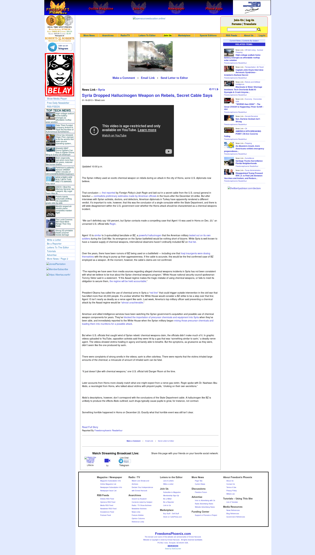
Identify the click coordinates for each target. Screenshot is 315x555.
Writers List (230, 494)
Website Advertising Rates (205, 507)
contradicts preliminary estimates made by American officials (125, 196)
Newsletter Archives (139, 508)
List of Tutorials (232, 502)
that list (192, 241)
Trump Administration (253, 170)
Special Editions (208, 35)
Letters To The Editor (58, 247)
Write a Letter (54, 239)
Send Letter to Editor (174, 78)
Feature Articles (138, 515)
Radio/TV (125, 35)
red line (154, 292)
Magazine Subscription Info (110, 481)
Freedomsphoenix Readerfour (108, 430)
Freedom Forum (201, 492)
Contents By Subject (250, 40)
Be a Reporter (54, 243)
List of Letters (168, 481)
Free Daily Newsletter (58, 102)
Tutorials (51, 251)
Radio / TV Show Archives (141, 505)
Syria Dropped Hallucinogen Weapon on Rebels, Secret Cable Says (147, 95)
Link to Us (167, 505)
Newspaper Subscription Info (111, 487)
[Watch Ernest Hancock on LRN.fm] (90, 459)
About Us (248, 35)
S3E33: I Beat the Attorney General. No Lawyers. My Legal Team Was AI (60, 190)
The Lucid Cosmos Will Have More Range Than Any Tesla (64, 222)
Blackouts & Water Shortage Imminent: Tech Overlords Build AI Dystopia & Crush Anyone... (243, 89)
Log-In (250, 20)
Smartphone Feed (107, 512)
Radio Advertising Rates (204, 504)
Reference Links (138, 522)
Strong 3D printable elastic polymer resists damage (64, 232)
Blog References (232, 513)
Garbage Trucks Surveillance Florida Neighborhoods (249, 162)
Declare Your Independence (142, 487)
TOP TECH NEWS (58, 110)
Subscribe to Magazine (172, 492)
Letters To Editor (147, 35)
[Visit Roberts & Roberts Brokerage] (59, 20)
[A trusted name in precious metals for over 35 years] (59, 38)
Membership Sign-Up (171, 495)
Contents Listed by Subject (142, 502)
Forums (237, 24)
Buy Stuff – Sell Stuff (171, 513)
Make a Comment (124, 78)
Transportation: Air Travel (254, 67)
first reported (108, 192)
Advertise (52, 255)
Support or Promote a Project (206, 515)
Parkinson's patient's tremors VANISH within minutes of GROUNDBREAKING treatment (60, 170)
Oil (246, 128)
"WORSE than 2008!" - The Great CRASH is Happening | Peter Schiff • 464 (243, 107)
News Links (136, 512)
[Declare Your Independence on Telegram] (60, 47)
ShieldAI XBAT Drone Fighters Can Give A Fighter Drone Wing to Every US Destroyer (60, 151)
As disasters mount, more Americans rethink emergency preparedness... (244, 148)
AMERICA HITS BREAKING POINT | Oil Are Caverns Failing (242, 134)
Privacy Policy (231, 490)
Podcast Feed (105, 515)
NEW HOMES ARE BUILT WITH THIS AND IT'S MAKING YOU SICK (59, 180)
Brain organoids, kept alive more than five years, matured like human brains (60, 161)
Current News (235, 40)
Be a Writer (167, 499)
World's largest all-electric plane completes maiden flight (64, 209)
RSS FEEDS (53, 106)
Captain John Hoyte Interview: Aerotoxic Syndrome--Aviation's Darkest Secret (244, 72)
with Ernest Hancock (139, 490)
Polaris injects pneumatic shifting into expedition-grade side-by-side (59, 199)
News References (233, 510)
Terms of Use (231, 487)
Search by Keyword (139, 499)
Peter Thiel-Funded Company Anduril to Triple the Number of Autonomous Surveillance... (60, 128)
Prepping (248, 143)
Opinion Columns (138, 518)
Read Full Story (90, 427)
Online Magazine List (108, 484)
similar (97, 235)
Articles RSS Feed (107, 499)
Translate (250, 24)
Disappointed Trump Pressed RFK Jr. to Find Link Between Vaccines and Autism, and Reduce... (243, 176)
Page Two (198, 481)
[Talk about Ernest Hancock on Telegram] (124, 461)
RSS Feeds (231, 35)
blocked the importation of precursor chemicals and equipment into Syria (161, 317)
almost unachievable (132, 302)
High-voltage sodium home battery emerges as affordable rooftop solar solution (60, 117)
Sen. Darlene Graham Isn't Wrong (248, 120)
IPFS (213, 89)
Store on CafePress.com (172, 517)
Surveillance (249, 158)
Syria (101, 89)
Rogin (113, 223)
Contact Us (230, 484)
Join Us (167, 35)
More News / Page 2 (57, 258)
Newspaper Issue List (108, 490)
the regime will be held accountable (128, 281)
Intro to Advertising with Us (205, 500)
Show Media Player (57, 98)
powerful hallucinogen (150, 235)
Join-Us (239, 20)
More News (89, 35)
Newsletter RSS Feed (108, 508)
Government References (235, 517)
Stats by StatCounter (173, 548)
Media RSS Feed (106, 505)
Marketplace (184, 35)
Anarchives (108, 35)
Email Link (148, 78)
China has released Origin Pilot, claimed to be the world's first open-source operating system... (65, 139)
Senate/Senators (251, 116)
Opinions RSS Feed (107, 502)
